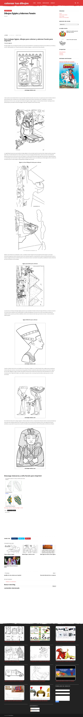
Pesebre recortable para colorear (12, 641)
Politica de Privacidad (64, 17)
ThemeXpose (10, 715)
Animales (53, 2)
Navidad (39, 2)
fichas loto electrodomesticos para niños (65, 641)
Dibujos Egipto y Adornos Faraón (28, 554)
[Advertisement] (30, 26)
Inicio (60, 13)
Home (34, 2)
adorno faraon (8, 10)
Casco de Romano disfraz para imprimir (39, 700)
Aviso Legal (61, 16)
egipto (14, 510)
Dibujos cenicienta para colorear (37, 681)
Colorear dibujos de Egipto (9, 554)
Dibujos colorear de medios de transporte (13, 681)
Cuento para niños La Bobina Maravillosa (65, 661)
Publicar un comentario (11, 581)
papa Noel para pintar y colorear (11, 661)
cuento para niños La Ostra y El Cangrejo (65, 681)
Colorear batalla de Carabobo (66, 62)
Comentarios (34, 710)
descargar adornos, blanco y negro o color (13, 507)
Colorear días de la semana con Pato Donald (40, 661)
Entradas (33, 708)
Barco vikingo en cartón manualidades (13, 700)
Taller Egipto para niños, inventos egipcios (48, 554)
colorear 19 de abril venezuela (71, 39)
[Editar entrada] (7, 512)
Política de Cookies (63, 14)
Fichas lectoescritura (35, 641)
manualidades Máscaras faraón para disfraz (11, 566)
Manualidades (46, 2)
